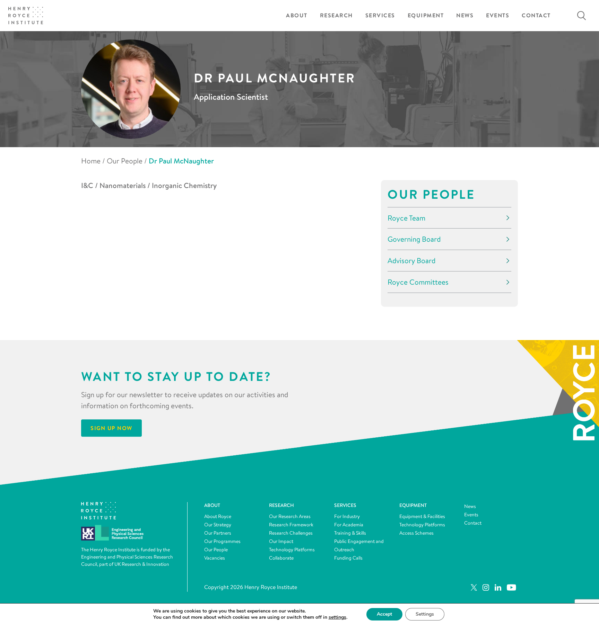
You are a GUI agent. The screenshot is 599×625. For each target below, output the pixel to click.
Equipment (426, 15)
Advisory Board (411, 260)
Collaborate (281, 558)
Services (380, 15)
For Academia (348, 524)
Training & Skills (350, 533)
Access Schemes (416, 533)
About (296, 15)
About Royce (217, 516)
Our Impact (281, 541)
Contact (536, 15)
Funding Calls (348, 558)
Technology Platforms (292, 549)
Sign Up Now (111, 428)
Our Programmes (222, 541)
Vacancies (214, 558)
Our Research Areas (290, 516)
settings (337, 617)
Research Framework (291, 524)
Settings (425, 614)
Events (497, 15)
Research (336, 15)
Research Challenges (291, 533)
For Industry (347, 516)
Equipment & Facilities (422, 516)
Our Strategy (217, 524)
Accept (384, 614)
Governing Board (414, 239)
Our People (124, 161)
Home (91, 161)
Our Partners (217, 533)
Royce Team (406, 218)
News (465, 15)
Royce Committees (418, 282)
